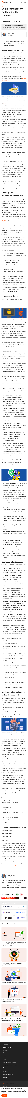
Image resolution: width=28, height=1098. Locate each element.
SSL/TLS (3, 221)
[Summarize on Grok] (19, 22)
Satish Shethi (11, 875)
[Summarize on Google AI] (14, 22)
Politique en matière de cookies (10, 1065)
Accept (4, 1095)
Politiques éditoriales (8, 1074)
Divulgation (5, 1067)
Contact (5, 1052)
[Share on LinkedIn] (17, 22)
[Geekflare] (6, 2)
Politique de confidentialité (9, 1062)
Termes (4, 1059)
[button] (25, 2)
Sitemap (5, 1077)
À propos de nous (7, 1047)
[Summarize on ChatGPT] (11, 22)
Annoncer (5, 1050)
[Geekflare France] (8, 1083)
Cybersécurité (4, 6)
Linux (4, 103)
